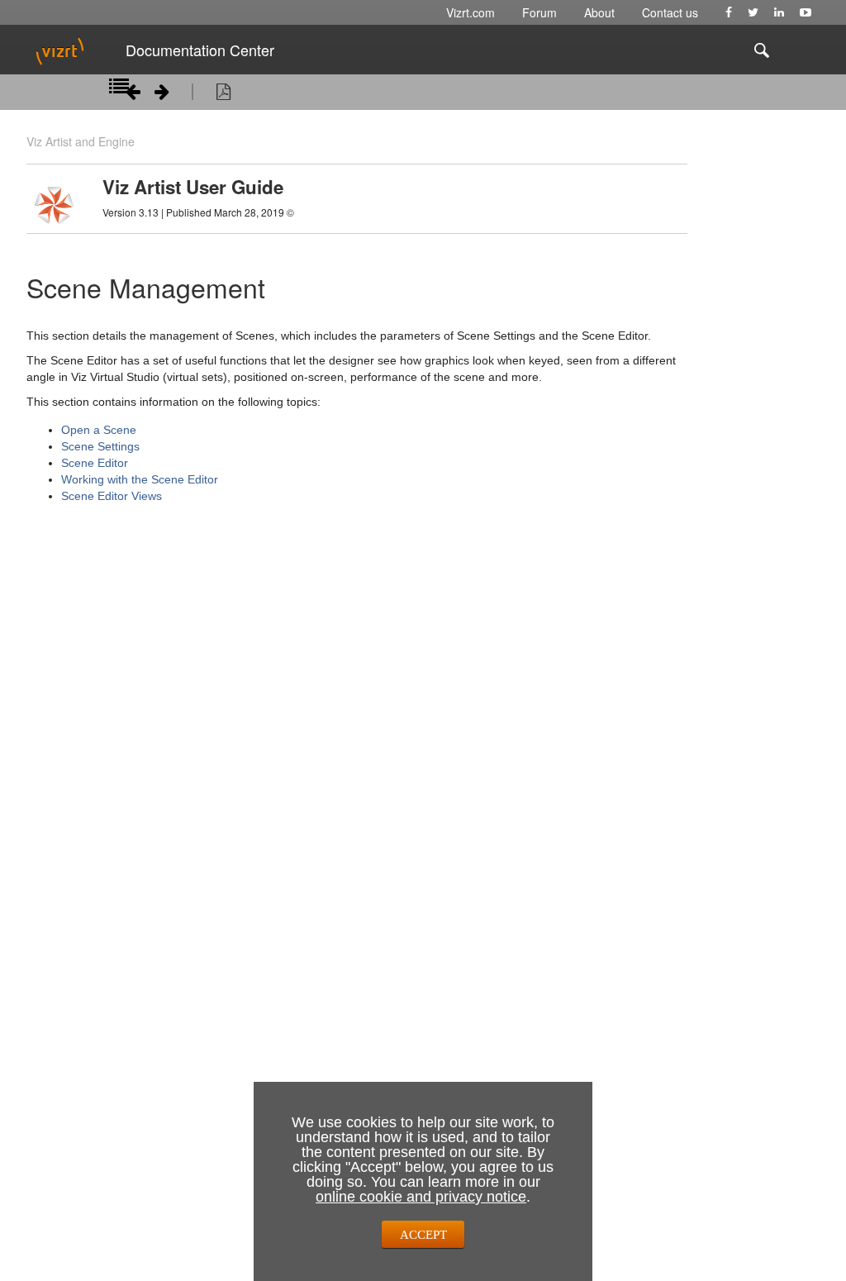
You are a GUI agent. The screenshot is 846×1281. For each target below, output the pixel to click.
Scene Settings (100, 446)
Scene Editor (94, 462)
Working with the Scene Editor (139, 479)
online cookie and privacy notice (421, 1196)
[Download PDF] (223, 94)
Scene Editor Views (111, 495)
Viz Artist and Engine (80, 141)
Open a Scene (98, 429)
